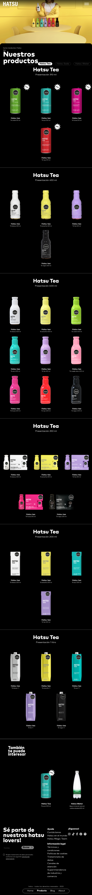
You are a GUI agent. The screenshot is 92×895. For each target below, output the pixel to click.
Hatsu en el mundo (57, 836)
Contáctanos (54, 832)
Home (30, 891)
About (61, 891)
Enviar (26, 847)
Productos (12, 48)
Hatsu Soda (63, 64)
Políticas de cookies (57, 854)
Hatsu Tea (45, 64)
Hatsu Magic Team (57, 839)
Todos (30, 64)
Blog (52, 891)
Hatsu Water (82, 64)
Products (42, 891)
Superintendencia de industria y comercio (56, 873)
